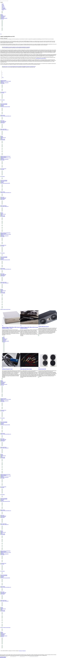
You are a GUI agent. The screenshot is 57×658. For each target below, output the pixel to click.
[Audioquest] (2, 17)
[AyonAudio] (2, 92)
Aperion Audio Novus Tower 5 (43, 326)
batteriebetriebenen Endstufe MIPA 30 (41, 58)
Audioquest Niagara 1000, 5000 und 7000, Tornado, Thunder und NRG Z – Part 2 (11, 328)
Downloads (3, 7)
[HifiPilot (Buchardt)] (3, 80)
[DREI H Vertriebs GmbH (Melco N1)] (5, 192)
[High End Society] (4, 338)
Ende (2, 77)
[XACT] (1, 136)
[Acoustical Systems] (3, 168)
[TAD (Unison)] (2, 115)
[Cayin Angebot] (2, 139)
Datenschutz (24, 650)
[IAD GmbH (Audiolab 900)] (4, 82)
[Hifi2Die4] (2, 158)
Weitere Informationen (3, 657)
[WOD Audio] (2, 122)
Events (3, 5)
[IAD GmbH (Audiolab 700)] (4, 129)
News (3, 4)
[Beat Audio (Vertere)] (3, 205)
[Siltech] (1, 14)
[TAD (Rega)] (2, 83)
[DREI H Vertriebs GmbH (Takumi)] (5, 156)
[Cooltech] (1, 182)
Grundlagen (3, 8)
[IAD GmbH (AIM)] (3, 121)
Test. (2, 325)
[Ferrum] (1, 212)
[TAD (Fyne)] (2, 120)
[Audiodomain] (2, 16)
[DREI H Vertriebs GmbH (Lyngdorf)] (5, 81)
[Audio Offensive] (2, 198)
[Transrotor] (3, 341)
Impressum (20, 650)
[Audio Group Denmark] (3, 18)
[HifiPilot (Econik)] (3, 137)
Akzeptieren (1, 656)
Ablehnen (4, 656)
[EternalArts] (2, 181)
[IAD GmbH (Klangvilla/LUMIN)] (5, 106)
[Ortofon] (1, 15)
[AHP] (1, 138)
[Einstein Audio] (2, 215)
